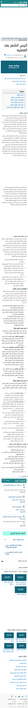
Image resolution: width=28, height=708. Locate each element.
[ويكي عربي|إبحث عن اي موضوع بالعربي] (23, 2)
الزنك (22, 404)
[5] (7, 446)
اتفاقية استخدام (23, 699)
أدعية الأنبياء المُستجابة (20, 676)
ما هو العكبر (23, 663)
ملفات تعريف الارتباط (22, 704)
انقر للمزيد (22, 492)
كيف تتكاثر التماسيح (21, 666)
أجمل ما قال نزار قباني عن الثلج (14, 553)
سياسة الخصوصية (12, 699)
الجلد (14, 300)
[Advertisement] (14, 23)
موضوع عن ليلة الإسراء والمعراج (18, 660)
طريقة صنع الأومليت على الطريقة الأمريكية (14, 546)
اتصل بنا (25, 701)
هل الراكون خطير (18, 539)
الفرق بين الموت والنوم (20, 670)
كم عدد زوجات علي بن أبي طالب (18, 682)
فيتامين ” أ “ (16, 408)
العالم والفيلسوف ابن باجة (19, 679)
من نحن (14, 701)
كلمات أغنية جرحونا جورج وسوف (18, 673)
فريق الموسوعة (9, 55)
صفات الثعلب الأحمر (21, 688)
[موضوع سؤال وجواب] (4, 480)
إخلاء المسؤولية (12, 704)
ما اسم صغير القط (21, 685)
